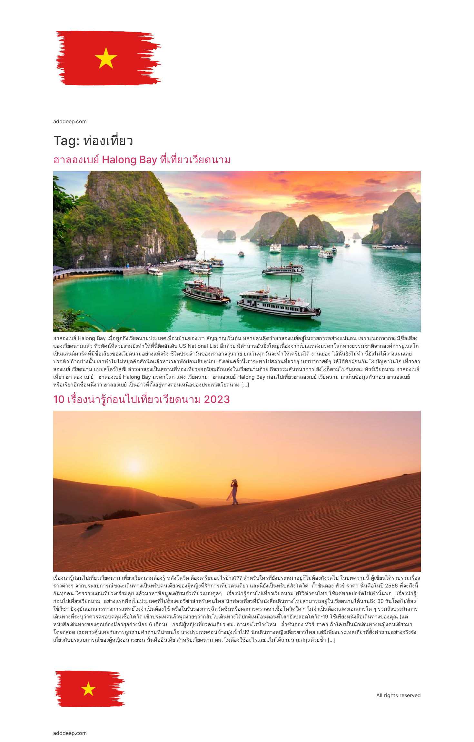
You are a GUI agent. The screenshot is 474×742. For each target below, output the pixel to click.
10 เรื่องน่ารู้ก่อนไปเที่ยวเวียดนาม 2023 (141, 399)
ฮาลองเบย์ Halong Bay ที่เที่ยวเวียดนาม (142, 159)
